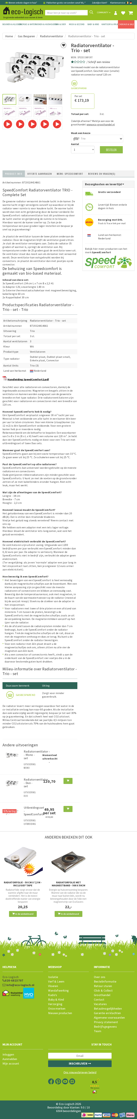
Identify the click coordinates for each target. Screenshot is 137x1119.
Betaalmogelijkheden (108, 1008)
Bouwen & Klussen (11, 24)
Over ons (99, 977)
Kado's (52, 995)
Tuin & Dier (60, 24)
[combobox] (97, 138)
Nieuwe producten (60, 1013)
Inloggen (8, 1054)
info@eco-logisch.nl (20, 985)
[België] (127, 2)
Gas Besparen (26, 36)
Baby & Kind (93, 24)
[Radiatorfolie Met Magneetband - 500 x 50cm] (68, 861)
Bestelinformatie (105, 981)
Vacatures (100, 1004)
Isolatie (53, 977)
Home (9, 36)
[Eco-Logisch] (22, 11)
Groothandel (102, 995)
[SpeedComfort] (108, 260)
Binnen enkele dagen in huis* (23, 2)
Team (97, 1031)
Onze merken (56, 1008)
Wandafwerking (58, 990)
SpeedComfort (85, 57)
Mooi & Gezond (77, 24)
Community (103, 12)
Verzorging (55, 1004)
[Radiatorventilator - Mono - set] (12, 754)
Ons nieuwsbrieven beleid (80, 1072)
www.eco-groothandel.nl (101, 124)
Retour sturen (103, 986)
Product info (13, 173)
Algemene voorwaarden (109, 1017)
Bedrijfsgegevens (105, 1026)
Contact (99, 999)
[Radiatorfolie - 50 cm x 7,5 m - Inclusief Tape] (23, 861)
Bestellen (111, 150)
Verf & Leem (56, 981)
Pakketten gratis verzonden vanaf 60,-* (66, 2)
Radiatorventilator (51, 36)
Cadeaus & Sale (126, 24)
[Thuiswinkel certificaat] (13, 993)
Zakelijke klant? (99, 2)
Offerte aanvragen (39, 173)
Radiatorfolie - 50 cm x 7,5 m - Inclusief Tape (23, 884)
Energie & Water (27, 24)
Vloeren (53, 986)
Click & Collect (103, 990)
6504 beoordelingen (68, 1111)
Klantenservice (117, 2)
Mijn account (11, 1063)
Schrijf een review (99, 62)
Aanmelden (10, 1059)
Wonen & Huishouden (44, 24)
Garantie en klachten (107, 1013)
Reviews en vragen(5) (101, 173)
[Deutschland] (131, 2)
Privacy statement (106, 1022)
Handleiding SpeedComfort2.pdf (28, 379)
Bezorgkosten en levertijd (103, 184)
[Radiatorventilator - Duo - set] (12, 782)
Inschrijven (78, 1063)
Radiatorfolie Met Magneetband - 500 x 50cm (68, 884)
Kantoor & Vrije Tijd (110, 24)
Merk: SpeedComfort (70, 173)
